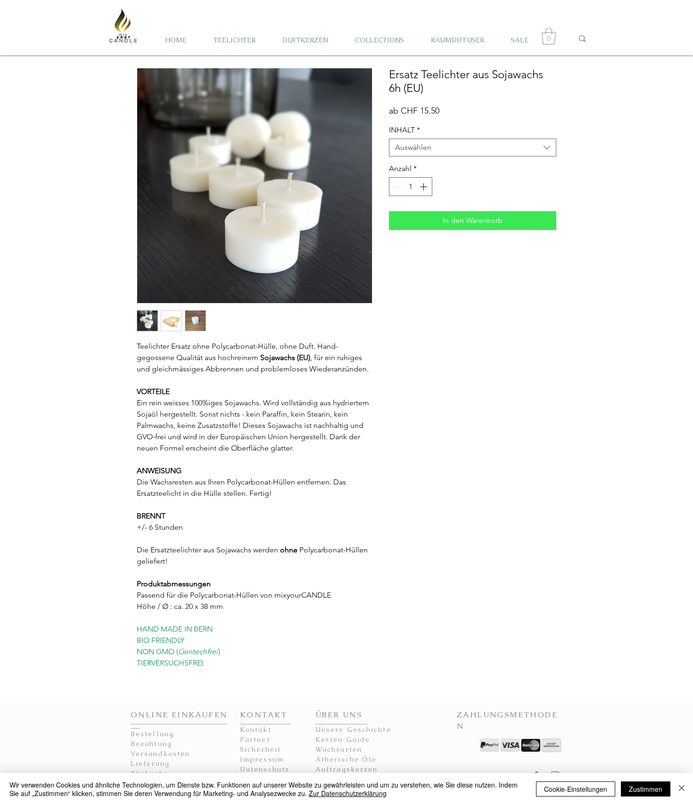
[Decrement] (397, 187)
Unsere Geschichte (353, 729)
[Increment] (424, 187)
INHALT (404, 129)
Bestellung (152, 734)
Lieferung (150, 763)
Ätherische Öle (346, 759)
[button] (549, 36)
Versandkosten (160, 753)
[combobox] (472, 147)
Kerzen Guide (342, 739)
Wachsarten (338, 749)
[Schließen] (681, 788)
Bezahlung (151, 743)
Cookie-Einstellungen (575, 789)
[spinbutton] (411, 187)
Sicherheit (260, 749)
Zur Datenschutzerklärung (348, 793)
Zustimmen (645, 789)
